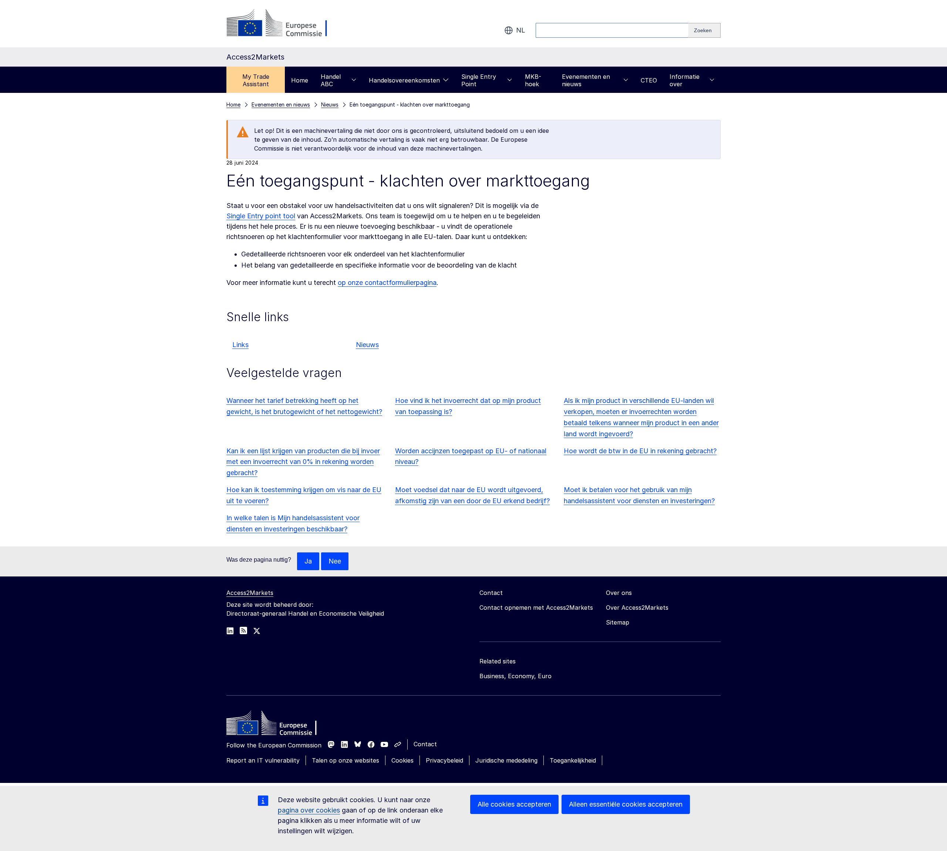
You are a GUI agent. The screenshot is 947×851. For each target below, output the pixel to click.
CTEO (649, 80)
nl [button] (520, 30)
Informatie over (685, 80)
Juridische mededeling (506, 760)
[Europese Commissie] (286, 23)
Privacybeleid (444, 760)
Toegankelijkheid (573, 760)
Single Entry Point (478, 80)
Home (299, 80)
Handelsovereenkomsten (404, 80)
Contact (425, 744)
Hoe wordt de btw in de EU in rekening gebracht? (640, 451)
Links (240, 345)
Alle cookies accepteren (514, 804)
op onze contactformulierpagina (387, 282)
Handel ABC (331, 80)
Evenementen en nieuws (586, 80)
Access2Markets (249, 592)
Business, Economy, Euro (515, 676)
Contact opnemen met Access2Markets (536, 607)
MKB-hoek (533, 80)
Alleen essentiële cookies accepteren (626, 804)
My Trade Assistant (255, 80)
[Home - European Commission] (280, 724)
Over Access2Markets (637, 607)
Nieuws (367, 345)
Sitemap (617, 622)
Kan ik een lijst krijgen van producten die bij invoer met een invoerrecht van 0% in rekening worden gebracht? (303, 462)
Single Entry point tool (260, 216)
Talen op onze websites (345, 760)
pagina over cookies (309, 810)
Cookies (402, 760)
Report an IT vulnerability (263, 760)
